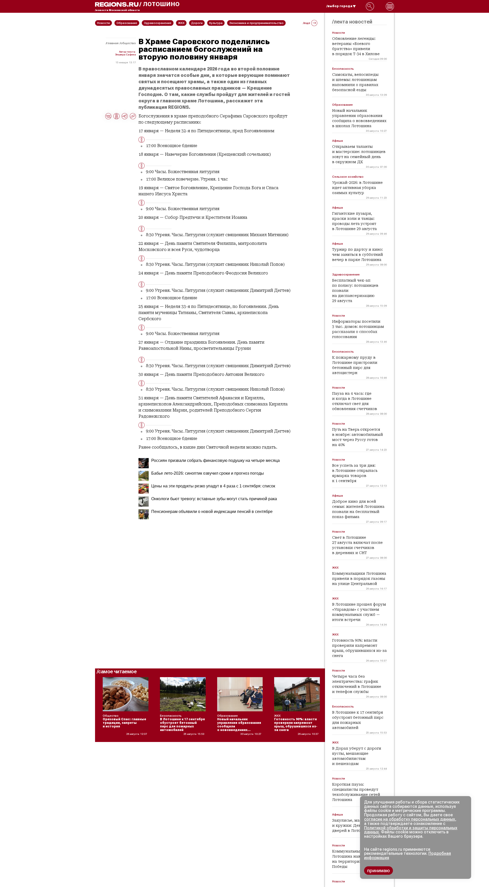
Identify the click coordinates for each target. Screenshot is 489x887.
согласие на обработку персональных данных (409, 819)
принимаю (378, 870)
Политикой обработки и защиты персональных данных (410, 830)
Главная (113, 43)
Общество (128, 43)
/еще (306, 23)
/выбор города (339, 6)
